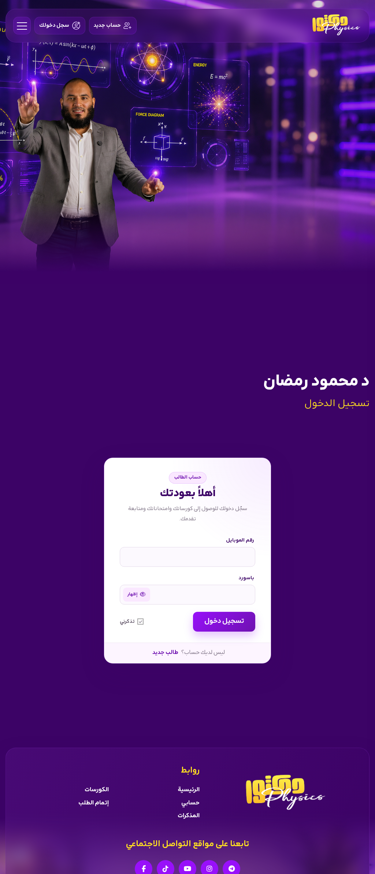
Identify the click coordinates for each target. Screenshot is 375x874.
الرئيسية (189, 790)
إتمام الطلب (93, 803)
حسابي (190, 803)
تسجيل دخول (224, 621)
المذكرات (189, 816)
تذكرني (127, 621)
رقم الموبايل (240, 540)
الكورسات (97, 790)
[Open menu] (22, 25)
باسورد (246, 577)
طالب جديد (165, 653)
